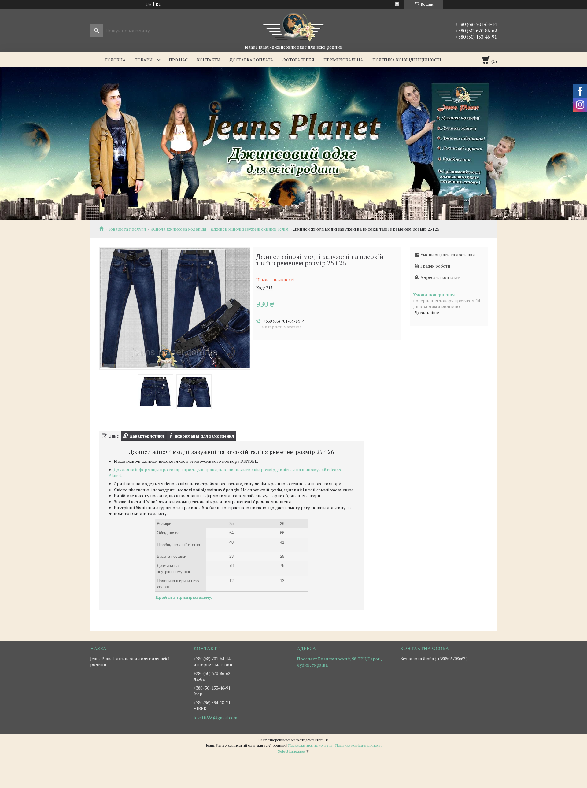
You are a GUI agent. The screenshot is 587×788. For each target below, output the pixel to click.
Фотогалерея (298, 60)
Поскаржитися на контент (310, 745)
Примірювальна (343, 60)
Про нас (178, 60)
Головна (115, 60)
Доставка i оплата (251, 60)
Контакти (208, 60)
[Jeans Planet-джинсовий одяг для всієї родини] (293, 26)
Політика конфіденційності (406, 60)
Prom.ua (322, 740)
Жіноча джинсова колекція (178, 229)
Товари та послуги (127, 229)
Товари (144, 60)
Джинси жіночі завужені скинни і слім (250, 229)
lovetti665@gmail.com (215, 717)
